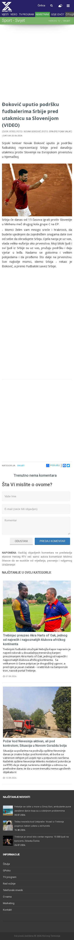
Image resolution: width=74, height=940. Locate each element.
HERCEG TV (54, 21)
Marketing (8, 903)
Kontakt (7, 909)
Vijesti (5, 14)
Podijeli (55, 465)
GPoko (7, 870)
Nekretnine (42, 14)
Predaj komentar (52, 541)
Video (13, 14)
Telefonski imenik (13, 890)
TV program (26, 14)
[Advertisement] (37, 63)
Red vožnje (9, 883)
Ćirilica (41, 5)
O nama (7, 896)
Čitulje (6, 863)
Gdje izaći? (57, 14)
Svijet (20, 465)
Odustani (21, 541)
